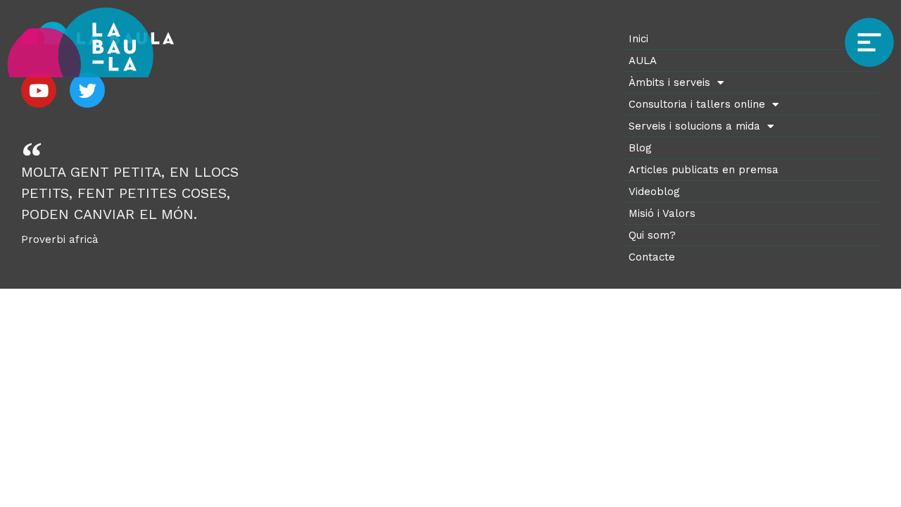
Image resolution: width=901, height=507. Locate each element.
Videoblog (654, 191)
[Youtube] (38, 90)
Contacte (652, 257)
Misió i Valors (662, 213)
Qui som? (652, 235)
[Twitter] (87, 90)
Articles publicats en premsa (704, 169)
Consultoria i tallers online (697, 104)
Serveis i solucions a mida (694, 126)
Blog (640, 148)
